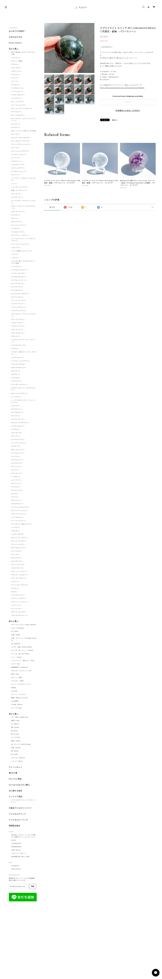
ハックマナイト (16, 266)
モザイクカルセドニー (18, 367)
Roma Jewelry (15, 43)
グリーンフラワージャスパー (21, 144)
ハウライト (15, 257)
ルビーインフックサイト (19, 537)
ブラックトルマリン (18, 319)
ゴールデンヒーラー (18, 164)
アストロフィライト (18, 595)
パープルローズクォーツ (19, 270)
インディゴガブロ (17, 534)
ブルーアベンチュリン (18, 514)
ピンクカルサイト (17, 290)
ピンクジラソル (16, 463)
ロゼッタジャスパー (18, 449)
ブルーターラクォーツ (18, 578)
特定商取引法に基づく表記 (20, 856)
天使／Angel (15, 634)
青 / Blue (14, 731)
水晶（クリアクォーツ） (19, 190)
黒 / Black (14, 751)
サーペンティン (16, 466)
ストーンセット (15, 767)
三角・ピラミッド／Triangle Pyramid (23, 639)
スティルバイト (16, 193)
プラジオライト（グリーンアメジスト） (23, 315)
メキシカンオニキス (18, 364)
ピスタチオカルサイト (18, 276)
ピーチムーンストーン (18, 280)
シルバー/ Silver (17, 761)
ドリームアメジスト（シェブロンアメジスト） (23, 239)
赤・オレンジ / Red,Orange (21, 744)
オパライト (15, 493)
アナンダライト (16, 68)
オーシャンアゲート (18, 101)
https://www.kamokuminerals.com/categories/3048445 (122, 88)
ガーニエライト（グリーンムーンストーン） (23, 119)
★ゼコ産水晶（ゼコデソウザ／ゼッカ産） (23, 53)
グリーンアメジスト (18, 564)
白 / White (15, 724)
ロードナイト (15, 415)
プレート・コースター (18, 694)
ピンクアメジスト (17, 287)
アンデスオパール (17, 88)
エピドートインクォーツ (19, 602)
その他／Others (17, 704)
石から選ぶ (13, 49)
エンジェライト (16, 608)
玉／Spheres (16, 643)
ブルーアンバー (16, 500)
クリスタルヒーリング (18, 820)
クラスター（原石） (18, 681)
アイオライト (15, 487)
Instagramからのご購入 (19, 785)
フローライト (15, 336)
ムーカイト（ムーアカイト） (21, 361)
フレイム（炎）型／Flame (20, 654)
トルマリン (15, 470)
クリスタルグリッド (17, 814)
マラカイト (15, 348)
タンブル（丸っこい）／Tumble (22, 650)
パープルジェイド (17, 453)
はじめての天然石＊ (17, 31)
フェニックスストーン (18, 307)
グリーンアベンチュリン (19, 510)
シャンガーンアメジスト (19, 187)
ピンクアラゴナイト (18, 283)
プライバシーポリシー (19, 853)
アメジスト (15, 78)
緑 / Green (15, 734)
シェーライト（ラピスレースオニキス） (23, 179)
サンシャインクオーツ (18, 541)
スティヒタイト (16, 551)
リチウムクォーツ (17, 460)
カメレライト (15, 436)
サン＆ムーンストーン (18, 171)
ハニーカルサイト (17, 517)
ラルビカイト (15, 530)
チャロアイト (15, 228)
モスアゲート (15, 371)
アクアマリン (15, 57)
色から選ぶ (13, 714)
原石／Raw (15, 674)
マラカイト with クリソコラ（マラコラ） (23, 353)
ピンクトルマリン (17, 297)
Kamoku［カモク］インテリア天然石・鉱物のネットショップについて (23, 836)
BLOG (13, 840)
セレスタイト (15, 215)
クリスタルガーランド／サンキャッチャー (23, 801)
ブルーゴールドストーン (19, 615)
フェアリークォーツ (18, 303)
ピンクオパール (16, 561)
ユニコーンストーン (18, 419)
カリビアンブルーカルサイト (21, 137)
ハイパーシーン (16, 605)
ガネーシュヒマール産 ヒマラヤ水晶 (23, 131)
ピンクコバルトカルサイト (20, 293)
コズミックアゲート (18, 168)
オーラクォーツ (16, 111)
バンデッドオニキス (18, 273)
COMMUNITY (16, 843)
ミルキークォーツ (17, 357)
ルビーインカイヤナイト (19, 393)
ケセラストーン (16, 161)
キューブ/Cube (16, 708)
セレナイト (15, 218)
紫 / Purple (15, 727)
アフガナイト (15, 429)
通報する (115, 120)
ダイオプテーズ (16, 221)
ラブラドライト (16, 381)
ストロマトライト (17, 197)
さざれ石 (14, 691)
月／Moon (14, 631)
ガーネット (15, 588)
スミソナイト (15, 456)
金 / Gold (14, 754)
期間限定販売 (14, 826)
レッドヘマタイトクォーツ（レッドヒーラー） (23, 401)
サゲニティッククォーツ (19, 575)
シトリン (14, 183)
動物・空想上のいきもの (19, 697)
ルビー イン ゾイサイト (19, 571)
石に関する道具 (15, 791)
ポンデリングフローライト (20, 422)
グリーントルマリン (18, 544)
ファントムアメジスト (18, 300)
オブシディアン (16, 473)
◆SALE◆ (13, 773)
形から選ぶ (13, 621)
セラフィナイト (16, 483)
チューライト (15, 554)
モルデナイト (15, 374)
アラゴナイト (15, 84)
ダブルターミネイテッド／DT (21, 670)
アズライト (15, 64)
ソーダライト (15, 476)
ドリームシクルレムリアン (20, 507)
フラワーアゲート (17, 322)
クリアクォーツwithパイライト (22, 524)
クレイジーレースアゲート (20, 151)
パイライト (15, 254)
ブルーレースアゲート (18, 598)
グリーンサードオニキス (19, 585)
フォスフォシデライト (18, 310)
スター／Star (16, 664)
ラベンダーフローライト (19, 384)
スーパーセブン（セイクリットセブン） (23, 201)
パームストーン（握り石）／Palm (22, 660)
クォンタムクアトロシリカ (20, 141)
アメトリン (15, 81)
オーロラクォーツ (17, 503)
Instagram (15, 865)
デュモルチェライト (18, 232)
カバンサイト (15, 134)
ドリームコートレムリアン (20, 244)
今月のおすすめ (15, 37)
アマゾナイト (15, 74)
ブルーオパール (16, 432)
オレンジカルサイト (18, 115)
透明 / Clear (15, 720)
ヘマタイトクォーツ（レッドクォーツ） (23, 341)
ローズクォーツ (16, 409)
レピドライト (15, 405)
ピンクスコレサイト (18, 439)
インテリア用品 (15, 796)
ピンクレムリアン (17, 490)
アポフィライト (16, 71)
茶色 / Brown (16, 747)
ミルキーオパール (17, 568)
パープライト (15, 527)
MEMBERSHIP (16, 846)
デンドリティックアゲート (20, 235)
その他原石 (15, 701)
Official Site (16, 869)
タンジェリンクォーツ (18, 225)
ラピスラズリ (15, 377)
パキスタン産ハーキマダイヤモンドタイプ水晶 (23, 262)
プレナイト (15, 497)
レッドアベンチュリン (18, 443)
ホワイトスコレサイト (18, 612)
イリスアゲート (16, 98)
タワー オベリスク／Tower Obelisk (23, 624)
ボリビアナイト (16, 558)
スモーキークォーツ (18, 211)
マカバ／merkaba (17, 628)
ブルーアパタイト (17, 329)
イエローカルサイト (18, 95)
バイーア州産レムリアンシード (21, 251)
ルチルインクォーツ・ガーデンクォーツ (23, 389)
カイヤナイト (15, 127)
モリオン (14, 591)
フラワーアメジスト (18, 326)
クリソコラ (15, 147)
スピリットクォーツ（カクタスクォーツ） (23, 207)
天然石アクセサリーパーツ (20, 808)
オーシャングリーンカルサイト (21, 108)
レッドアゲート (16, 396)
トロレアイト (15, 247)
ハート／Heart (16, 657)
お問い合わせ (16, 850)
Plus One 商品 (15, 779)
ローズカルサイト (17, 412)
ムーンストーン (16, 480)
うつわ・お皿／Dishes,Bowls (21, 647)
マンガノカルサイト (18, 426)
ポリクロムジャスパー (18, 547)
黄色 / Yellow (16, 741)
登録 (32, 886)
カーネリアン (15, 124)
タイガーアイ (15, 446)
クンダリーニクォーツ (18, 154)
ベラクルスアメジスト (18, 345)
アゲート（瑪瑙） (17, 61)
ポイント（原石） (17, 677)
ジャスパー (15, 581)
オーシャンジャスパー (18, 105)
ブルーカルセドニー (18, 333)
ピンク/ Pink (15, 737)
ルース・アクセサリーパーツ (21, 684)
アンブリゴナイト (17, 91)
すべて (52, 207)
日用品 (13, 687)
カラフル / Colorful (18, 758)
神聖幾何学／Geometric (19, 667)
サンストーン (15, 174)
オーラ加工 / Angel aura (19, 717)
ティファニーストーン (18, 520)
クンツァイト (15, 158)
